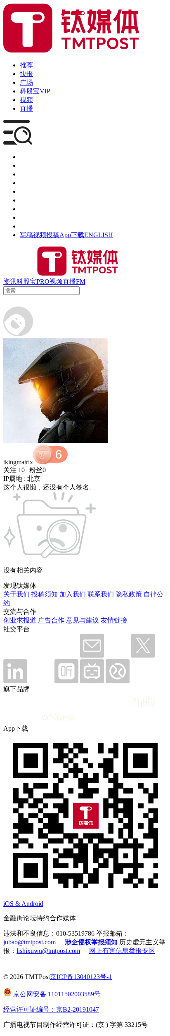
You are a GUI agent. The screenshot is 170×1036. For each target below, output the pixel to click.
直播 (26, 108)
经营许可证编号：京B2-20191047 (51, 1009)
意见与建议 (82, 620)
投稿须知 (44, 594)
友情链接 (114, 620)
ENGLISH (98, 234)
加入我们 (72, 594)
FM (80, 281)
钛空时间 (33, 200)
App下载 (71, 234)
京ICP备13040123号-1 (81, 976)
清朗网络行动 (39, 226)
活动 (26, 191)
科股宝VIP (35, 91)
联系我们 (100, 594)
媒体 (26, 156)
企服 (26, 165)
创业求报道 (19, 620)
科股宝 (26, 281)
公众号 (30, 217)
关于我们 (16, 594)
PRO (43, 281)
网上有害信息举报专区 (122, 950)
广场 (26, 82)
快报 (26, 73)
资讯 (10, 281)
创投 (26, 174)
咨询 (26, 182)
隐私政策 (129, 594)
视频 (26, 99)
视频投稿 (46, 234)
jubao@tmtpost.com (29, 942)
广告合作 (51, 620)
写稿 (26, 234)
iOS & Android (23, 903)
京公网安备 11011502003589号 (56, 994)
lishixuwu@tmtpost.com (48, 950)
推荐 (26, 65)
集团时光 (33, 208)
